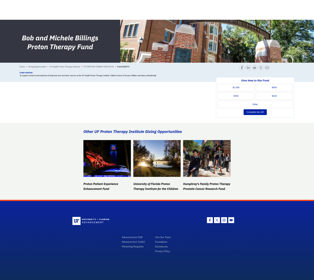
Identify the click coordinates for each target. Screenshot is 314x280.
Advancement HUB (132, 237)
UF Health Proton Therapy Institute (65, 66)
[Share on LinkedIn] (249, 68)
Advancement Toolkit (133, 241)
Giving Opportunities (37, 66)
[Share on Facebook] (242, 68)
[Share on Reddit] (255, 68)
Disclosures (161, 246)
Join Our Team (163, 237)
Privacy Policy (162, 251)
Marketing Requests (133, 246)
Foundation (161, 241)
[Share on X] (261, 68)
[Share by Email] (268, 68)
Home (22, 66)
